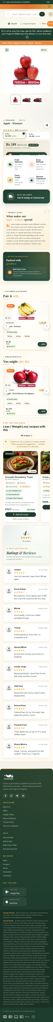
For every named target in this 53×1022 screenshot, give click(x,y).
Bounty (28, 988)
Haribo (28, 942)
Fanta (22, 986)
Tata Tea (31, 999)
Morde (32, 960)
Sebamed (42, 951)
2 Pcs (10, 403)
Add (43, 346)
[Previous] (6, 326)
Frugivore (6, 974)
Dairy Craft (34, 942)
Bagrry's (41, 967)
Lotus (23, 972)
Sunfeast (6, 995)
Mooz (39, 997)
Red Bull (33, 937)
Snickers (5, 993)
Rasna (14, 953)
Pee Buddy (38, 925)
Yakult (19, 939)
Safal (43, 997)
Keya (32, 967)
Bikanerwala (42, 953)
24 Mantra (21, 967)
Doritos (5, 979)
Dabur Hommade (35, 983)
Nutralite (17, 990)
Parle (44, 925)
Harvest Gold (22, 951)
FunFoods (10, 997)
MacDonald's (20, 983)
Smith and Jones (30, 972)
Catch (32, 979)
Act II (19, 932)
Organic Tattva (14, 974)
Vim (4, 999)
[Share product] (47, 125)
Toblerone (6, 951)
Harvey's (37, 1002)
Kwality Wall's (29, 986)
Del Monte (46, 976)
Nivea (19, 925)
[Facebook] (5, 795)
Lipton (10, 965)
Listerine (22, 942)
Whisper (45, 944)
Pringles (36, 999)
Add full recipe (22, 515)
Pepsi (23, 990)
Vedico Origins (26, 965)
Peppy (16, 976)
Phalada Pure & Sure (9, 939)
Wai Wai (12, 955)
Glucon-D (19, 955)
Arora (46, 967)
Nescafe (18, 958)
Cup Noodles (40, 932)
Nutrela (31, 969)
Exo (13, 990)
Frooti (47, 997)
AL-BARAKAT (7, 990)
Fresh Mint (34, 915)
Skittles (44, 965)
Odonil (19, 953)
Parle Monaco (34, 993)
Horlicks (37, 923)
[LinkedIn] (23, 795)
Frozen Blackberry (42, 913)
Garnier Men (18, 988)
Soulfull (5, 932)
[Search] (42, 14)
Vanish (10, 969)
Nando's (25, 928)
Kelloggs (27, 967)
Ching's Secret (26, 953)
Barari (24, 921)
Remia (40, 944)
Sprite (27, 925)
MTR (21, 923)
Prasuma (40, 921)
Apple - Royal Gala (14, 393)
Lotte (29, 923)
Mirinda (21, 969)
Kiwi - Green (11, 915)
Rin (37, 928)
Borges (43, 969)
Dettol (27, 983)
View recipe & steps (21, 519)
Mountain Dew (21, 962)
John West (13, 967)
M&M (21, 1004)
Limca (5, 942)
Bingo (17, 1004)
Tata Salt (34, 953)
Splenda (35, 949)
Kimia (44, 939)
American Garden (19, 946)
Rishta (29, 951)
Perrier (14, 1002)
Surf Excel (32, 928)
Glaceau (38, 965)
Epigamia (6, 972)
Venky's (13, 999)
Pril (47, 932)
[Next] (46, 326)
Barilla (26, 969)
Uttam (5, 969)
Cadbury (27, 995)
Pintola (10, 979)
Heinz (23, 925)
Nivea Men (10, 937)
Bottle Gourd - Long (14, 329)
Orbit (35, 944)
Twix (9, 923)
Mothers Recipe (27, 955)
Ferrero (30, 958)
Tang (4, 944)
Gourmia (27, 976)
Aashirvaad (35, 946)
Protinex (33, 997)
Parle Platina (21, 1002)
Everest (42, 993)
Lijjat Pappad (42, 942)
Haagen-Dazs (7, 1002)
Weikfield (35, 951)
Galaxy (13, 1004)
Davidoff (24, 958)
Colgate (17, 995)
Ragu (4, 935)
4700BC (12, 958)
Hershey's (6, 967)
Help (48, 2)
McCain (12, 995)
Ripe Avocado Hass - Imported (26, 913)
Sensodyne (10, 935)
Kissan (17, 986)
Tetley (22, 937)
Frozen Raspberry (16, 917)
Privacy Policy (8, 822)
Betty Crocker (25, 939)
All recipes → (26, 436)
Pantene (27, 960)
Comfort (26, 979)
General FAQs (8, 837)
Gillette (39, 937)
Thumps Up (16, 923)
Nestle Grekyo (11, 944)
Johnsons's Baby (40, 979)
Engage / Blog (8, 814)
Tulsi (8, 955)
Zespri (32, 925)
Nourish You (39, 960)
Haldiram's (30, 921)
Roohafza (41, 949)
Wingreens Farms (36, 976)
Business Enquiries (10, 849)
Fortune (46, 960)
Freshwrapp (7, 928)
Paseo (10, 930)
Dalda (26, 1004)
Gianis (33, 939)
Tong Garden (44, 999)
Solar (25, 923)
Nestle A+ (11, 942)
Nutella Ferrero (28, 944)
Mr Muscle (19, 944)
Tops (13, 983)
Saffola (19, 999)
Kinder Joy (37, 986)
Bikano (16, 942)
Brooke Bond (7, 981)
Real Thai (28, 946)
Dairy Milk (28, 935)
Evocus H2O (31, 962)
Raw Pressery (31, 974)
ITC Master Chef (8, 946)
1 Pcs (10, 338)
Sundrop (12, 993)
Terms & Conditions (10, 826)
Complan (28, 930)
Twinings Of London (38, 930)
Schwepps (6, 958)
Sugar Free (23, 974)
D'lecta (33, 990)
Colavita (28, 990)
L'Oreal (43, 1002)
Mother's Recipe (17, 928)
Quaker (17, 937)
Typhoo (37, 969)
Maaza (8, 999)
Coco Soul (11, 986)
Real (35, 921)
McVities (5, 988)
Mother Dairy (13, 932)
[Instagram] (11, 795)
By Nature (18, 921)
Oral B (35, 955)
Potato (27, 915)
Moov (40, 928)
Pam (33, 923)
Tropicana (13, 925)
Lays (13, 981)
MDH (11, 976)
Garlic (17, 915)
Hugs (18, 972)
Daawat (27, 997)
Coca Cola (13, 972)
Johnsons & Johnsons (38, 995)
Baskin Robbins (20, 949)
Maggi (44, 937)
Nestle (11, 988)
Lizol (34, 932)
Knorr (36, 967)
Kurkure (15, 969)
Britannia (25, 999)
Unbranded (35, 988)
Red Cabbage (27, 917)
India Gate (45, 986)
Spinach (22, 915)
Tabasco (42, 946)
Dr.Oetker (38, 939)
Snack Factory (19, 935)
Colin (33, 965)
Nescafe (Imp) (42, 955)
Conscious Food (13, 960)
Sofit (14, 965)
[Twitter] (17, 795)
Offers (5, 811)
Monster (14, 930)
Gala (23, 988)
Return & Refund (9, 818)
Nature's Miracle (27, 932)
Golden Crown (41, 990)
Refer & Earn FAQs (10, 845)
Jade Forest (37, 981)
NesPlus (38, 962)
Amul (22, 995)
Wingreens (39, 935)
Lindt (32, 1002)
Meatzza (29, 949)
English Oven (7, 953)
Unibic (21, 960)
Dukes (31, 981)
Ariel (23, 997)
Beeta (5, 997)
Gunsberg (18, 997)
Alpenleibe (13, 951)
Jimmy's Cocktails (9, 949)
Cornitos (17, 979)
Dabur (39, 974)
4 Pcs (18, 403)
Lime (4, 915)
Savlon (5, 986)
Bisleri (19, 965)
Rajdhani (31, 1004)
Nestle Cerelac (37, 958)
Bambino (19, 993)
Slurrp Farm (26, 993)
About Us (6, 807)
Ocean (34, 935)
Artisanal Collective (22, 981)
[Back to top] (47, 1018)
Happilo (21, 976)
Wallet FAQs (7, 841)
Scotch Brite (41, 972)
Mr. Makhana (43, 988)
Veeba (28, 1002)
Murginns (21, 930)
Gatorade (27, 937)
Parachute (45, 983)
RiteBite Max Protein (9, 962)
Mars (21, 979)
